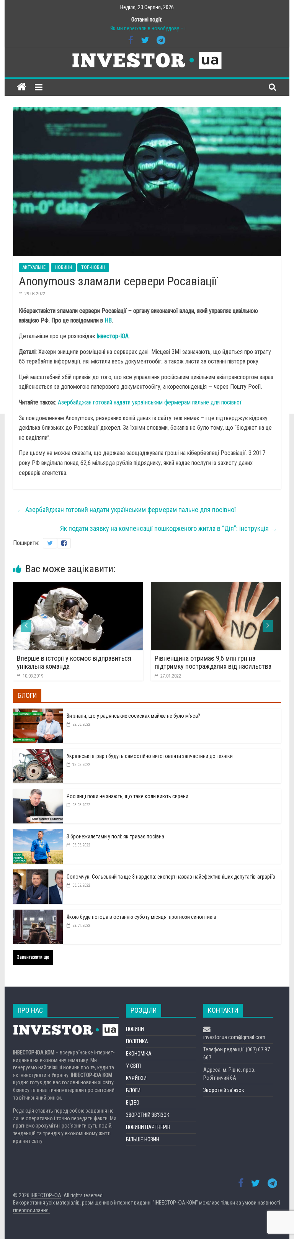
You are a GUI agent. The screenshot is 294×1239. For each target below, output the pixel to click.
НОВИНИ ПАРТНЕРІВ (148, 1127)
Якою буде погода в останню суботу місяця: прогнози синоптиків (141, 917)
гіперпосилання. (31, 1210)
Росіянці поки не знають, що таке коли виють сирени (127, 796)
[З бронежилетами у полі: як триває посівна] (38, 833)
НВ (108, 320)
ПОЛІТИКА (137, 1041)
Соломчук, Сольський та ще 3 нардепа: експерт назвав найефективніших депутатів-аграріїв (171, 877)
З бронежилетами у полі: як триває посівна (115, 836)
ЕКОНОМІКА (139, 1054)
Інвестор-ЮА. (113, 336)
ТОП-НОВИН (93, 267)
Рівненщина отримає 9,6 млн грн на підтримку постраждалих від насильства (153, 662)
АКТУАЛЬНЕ (34, 267)
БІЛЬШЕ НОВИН (142, 1139)
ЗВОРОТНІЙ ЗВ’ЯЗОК (147, 1115)
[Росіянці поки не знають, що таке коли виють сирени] (38, 793)
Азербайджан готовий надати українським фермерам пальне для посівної (150, 402)
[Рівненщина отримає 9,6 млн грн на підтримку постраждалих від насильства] (156, 586)
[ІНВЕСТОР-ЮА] (21, 87)
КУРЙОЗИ (136, 1078)
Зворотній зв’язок (223, 1090)
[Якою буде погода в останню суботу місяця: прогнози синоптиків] (38, 914)
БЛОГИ (133, 1090)
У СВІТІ (133, 1066)
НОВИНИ (63, 267)
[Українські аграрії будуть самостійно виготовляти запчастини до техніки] (38, 753)
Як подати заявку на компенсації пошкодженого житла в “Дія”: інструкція (168, 528)
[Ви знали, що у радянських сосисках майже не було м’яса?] (38, 713)
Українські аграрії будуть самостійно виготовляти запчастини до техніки (150, 756)
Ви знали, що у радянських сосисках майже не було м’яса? (133, 716)
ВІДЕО (132, 1103)
